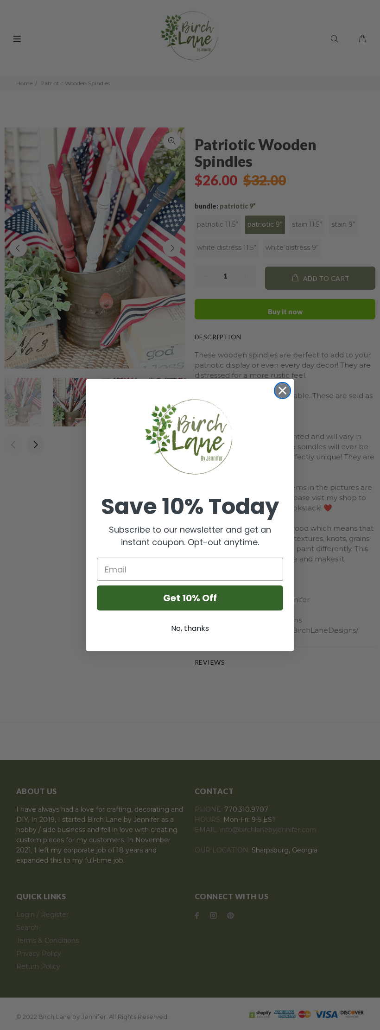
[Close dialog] (282, 390)
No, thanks (190, 628)
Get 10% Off (190, 597)
